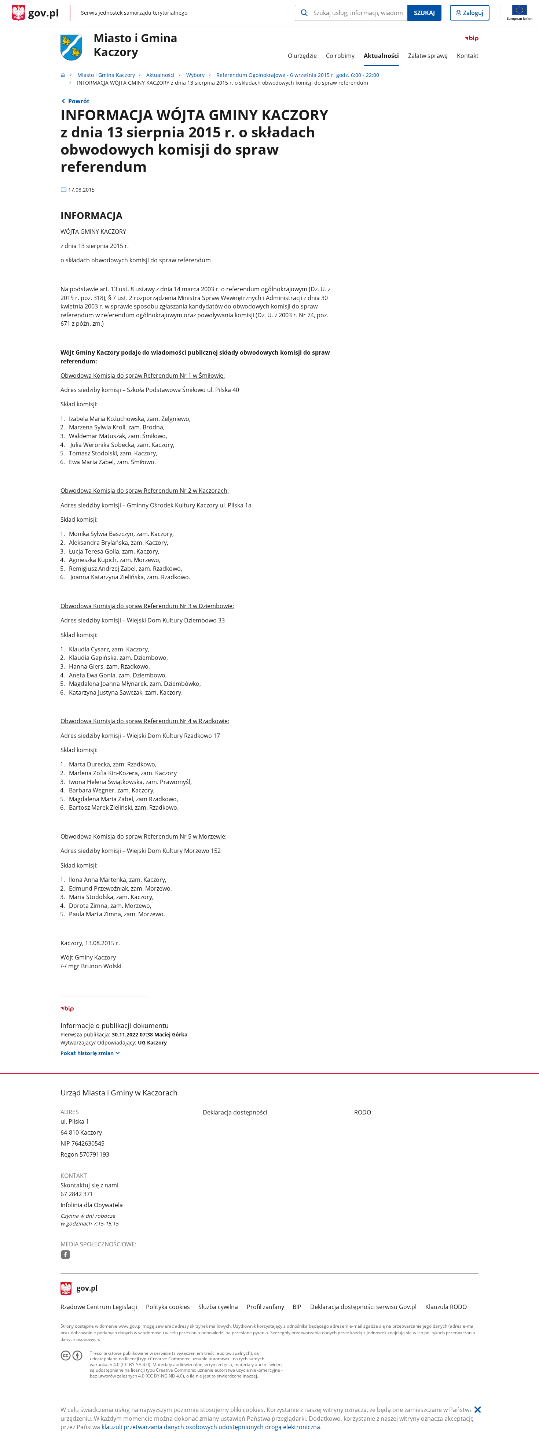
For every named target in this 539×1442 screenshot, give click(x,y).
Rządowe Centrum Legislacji (98, 1307)
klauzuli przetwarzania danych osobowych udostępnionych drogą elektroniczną (211, 1427)
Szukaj (424, 13)
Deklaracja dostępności (235, 1112)
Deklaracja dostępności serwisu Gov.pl (363, 1307)
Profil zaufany (265, 1307)
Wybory (195, 74)
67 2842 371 (76, 1194)
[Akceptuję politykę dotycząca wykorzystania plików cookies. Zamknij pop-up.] (477, 1410)
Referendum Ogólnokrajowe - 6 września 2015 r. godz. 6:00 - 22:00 (297, 74)
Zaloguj (476, 14)
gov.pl (87, 1288)
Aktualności (160, 74)
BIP (297, 1307)
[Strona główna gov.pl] (63, 74)
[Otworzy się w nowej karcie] (65, 1255)
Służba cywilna (218, 1307)
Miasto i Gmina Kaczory (135, 45)
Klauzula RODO (446, 1307)
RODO (362, 1112)
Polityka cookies (168, 1307)
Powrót (78, 101)
